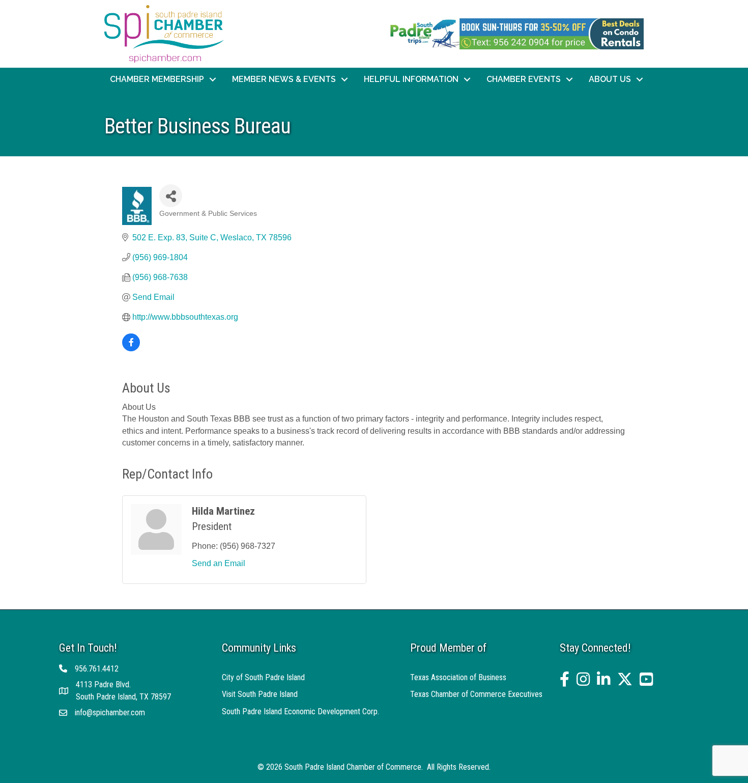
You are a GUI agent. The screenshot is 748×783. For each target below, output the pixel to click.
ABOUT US (610, 79)
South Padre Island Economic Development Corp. (300, 711)
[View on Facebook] (131, 348)
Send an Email (218, 563)
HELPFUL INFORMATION (411, 79)
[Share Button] (170, 195)
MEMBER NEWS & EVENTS (284, 79)
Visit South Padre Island (260, 694)
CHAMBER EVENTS (523, 79)
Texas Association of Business (458, 677)
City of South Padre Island (263, 677)
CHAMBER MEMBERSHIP (157, 79)
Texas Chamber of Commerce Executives (476, 694)
